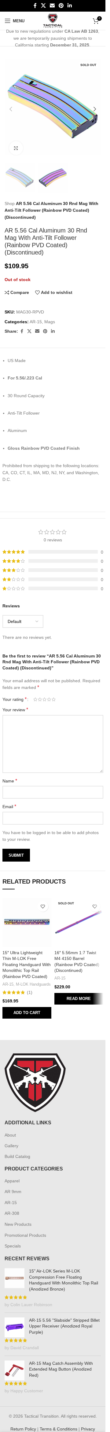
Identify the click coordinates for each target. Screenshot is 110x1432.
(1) (29, 986)
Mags (49, 315)
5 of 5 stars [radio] (53, 693)
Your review (15, 703)
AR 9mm (13, 1185)
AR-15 (36, 315)
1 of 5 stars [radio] (35, 693)
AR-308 (12, 1207)
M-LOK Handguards (33, 978)
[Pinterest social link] (61, 5)
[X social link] (43, 5)
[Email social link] (52, 5)
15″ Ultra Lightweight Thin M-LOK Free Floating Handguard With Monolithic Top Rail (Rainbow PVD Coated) (26, 958)
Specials (13, 1239)
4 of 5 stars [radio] (49, 693)
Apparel (12, 1174)
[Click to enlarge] (16, 143)
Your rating (14, 693)
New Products (18, 1218)
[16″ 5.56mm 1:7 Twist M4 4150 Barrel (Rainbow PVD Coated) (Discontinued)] (78, 916)
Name (9, 774)
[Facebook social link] (35, 5)
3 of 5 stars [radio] (44, 693)
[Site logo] (52, 20)
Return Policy (23, 1422)
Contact (60, 1429)
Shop (10, 197)
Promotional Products (25, 1228)
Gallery (11, 1139)
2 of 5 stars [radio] (40, 693)
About (10, 1128)
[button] (11, 107)
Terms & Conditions (58, 1422)
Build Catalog (17, 1150)
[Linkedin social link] (70, 5)
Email (9, 800)
